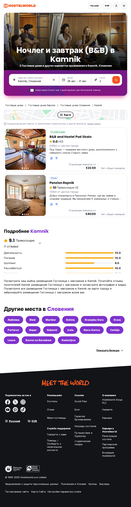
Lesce (11, 340)
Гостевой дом (58, 132)
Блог (77, 409)
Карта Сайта (38, 491)
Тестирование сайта (17, 491)
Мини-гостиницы (56, 417)
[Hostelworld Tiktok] (23, 409)
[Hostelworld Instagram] (23, 402)
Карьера (107, 417)
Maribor (51, 319)
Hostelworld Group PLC (112, 401)
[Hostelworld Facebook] (7, 402)
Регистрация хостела (109, 438)
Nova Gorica (92, 330)
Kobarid (52, 330)
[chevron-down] (40, 243)
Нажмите (107, 409)
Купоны (93, 484)
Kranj (117, 319)
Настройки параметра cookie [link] (64, 491)
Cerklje (114, 330)
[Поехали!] (116, 80)
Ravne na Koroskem (38, 340)
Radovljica (69, 340)
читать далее (93, 124)
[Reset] (54, 80)
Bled (32, 319)
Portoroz (13, 330)
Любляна (13, 319)
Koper (33, 330)
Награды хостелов (85, 426)
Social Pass (81, 401)
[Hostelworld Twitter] (15, 402)
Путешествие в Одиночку (83, 434)
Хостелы (52, 401)
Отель (54, 178)
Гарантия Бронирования (83, 418)
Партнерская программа (109, 446)
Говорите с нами (56, 434)
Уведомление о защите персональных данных (31, 484)
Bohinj (70, 319)
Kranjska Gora (94, 319)
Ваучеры (104, 484)
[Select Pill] (116, 6)
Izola (70, 330)
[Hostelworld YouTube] (7, 409)
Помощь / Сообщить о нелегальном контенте (54, 445)
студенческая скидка (82, 443)
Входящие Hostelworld (108, 454)
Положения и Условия (73, 484)
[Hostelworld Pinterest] (15, 409)
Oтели (50, 409)
